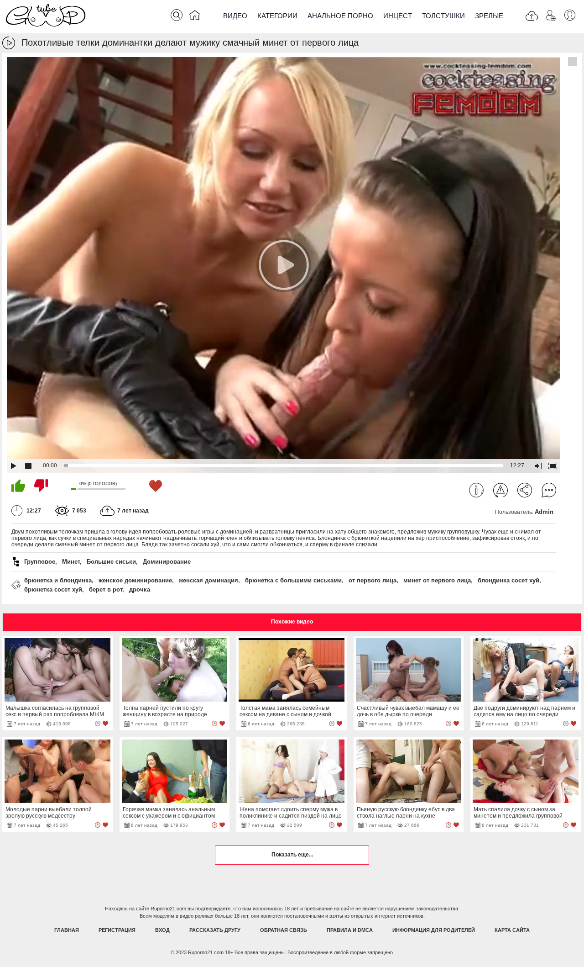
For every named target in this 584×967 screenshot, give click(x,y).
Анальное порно (340, 16)
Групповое (39, 561)
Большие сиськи (111, 561)
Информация (476, 490)
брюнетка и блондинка (58, 580)
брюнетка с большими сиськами (293, 580)
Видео (235, 16)
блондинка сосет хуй (508, 580)
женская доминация (208, 580)
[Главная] (194, 17)
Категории (277, 16)
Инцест (397, 16)
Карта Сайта (512, 930)
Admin (544, 511)
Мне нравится (18, 485)
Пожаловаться (500, 490)
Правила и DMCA (350, 930)
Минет (71, 561)
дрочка (139, 589)
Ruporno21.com (168, 908)
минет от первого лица (437, 580)
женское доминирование (135, 580)
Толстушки (443, 16)
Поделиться (524, 490)
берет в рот (105, 589)
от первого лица (372, 580)
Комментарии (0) (548, 490)
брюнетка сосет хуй (53, 589)
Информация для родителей (433, 930)
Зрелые (489, 16)
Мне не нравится (41, 485)
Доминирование (167, 561)
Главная (66, 930)
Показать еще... (292, 854)
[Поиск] (176, 15)
